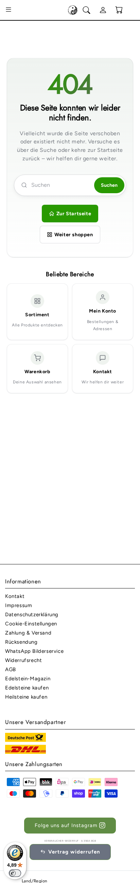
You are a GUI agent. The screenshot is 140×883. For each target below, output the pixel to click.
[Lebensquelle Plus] (73, 10)
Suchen (109, 185)
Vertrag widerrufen (74, 852)
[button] (8, 10)
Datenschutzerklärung (31, 614)
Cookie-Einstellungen (31, 624)
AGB (10, 669)
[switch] (15, 873)
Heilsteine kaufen (26, 697)
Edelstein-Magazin (27, 679)
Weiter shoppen (73, 235)
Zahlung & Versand (28, 633)
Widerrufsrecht (23, 660)
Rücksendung (21, 642)
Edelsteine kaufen (27, 688)
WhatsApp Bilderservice (34, 651)
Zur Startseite (73, 213)
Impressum (18, 605)
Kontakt (14, 596)
